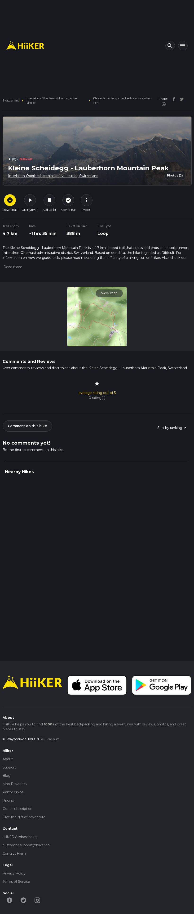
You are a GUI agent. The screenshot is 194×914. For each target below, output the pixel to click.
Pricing (8, 800)
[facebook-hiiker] (10, 900)
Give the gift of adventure (24, 817)
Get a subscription (17, 809)
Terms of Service (16, 881)
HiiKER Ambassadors (20, 837)
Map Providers (14, 784)
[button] (12, 267)
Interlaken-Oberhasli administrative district (51, 100)
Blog (6, 775)
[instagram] (162, 104)
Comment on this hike (27, 426)
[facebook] (173, 99)
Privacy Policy (14, 873)
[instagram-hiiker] (37, 900)
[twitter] (180, 99)
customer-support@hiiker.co (26, 845)
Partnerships (13, 792)
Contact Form (14, 853)
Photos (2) (175, 175)
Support (9, 767)
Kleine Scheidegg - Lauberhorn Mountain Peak (122, 100)
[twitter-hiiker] (24, 900)
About (8, 759)
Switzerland (11, 100)
